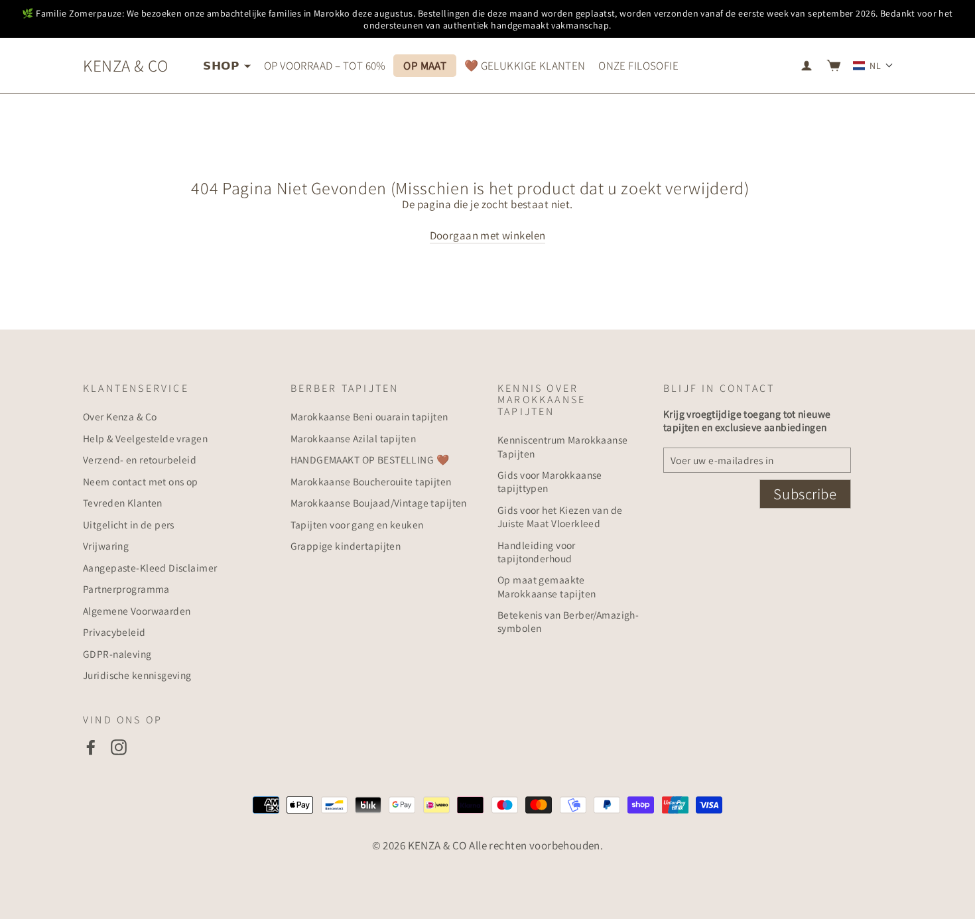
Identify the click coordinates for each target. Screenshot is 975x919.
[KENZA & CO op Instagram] (119, 747)
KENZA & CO (125, 65)
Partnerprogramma (126, 588)
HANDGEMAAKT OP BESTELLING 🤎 (370, 459)
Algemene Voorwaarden (137, 610)
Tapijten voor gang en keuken (357, 524)
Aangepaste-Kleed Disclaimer (150, 567)
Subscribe (804, 494)
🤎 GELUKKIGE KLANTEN (525, 65)
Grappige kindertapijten (346, 545)
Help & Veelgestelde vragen (145, 438)
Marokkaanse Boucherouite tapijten (371, 481)
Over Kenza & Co (120, 416)
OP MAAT (424, 65)
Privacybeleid (114, 632)
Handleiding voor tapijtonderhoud (536, 551)
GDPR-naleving (117, 653)
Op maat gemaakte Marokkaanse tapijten (546, 586)
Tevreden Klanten (122, 502)
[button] (873, 65)
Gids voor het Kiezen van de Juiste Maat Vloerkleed (559, 516)
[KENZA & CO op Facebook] (91, 747)
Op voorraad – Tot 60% (325, 65)
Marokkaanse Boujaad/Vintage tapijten (379, 502)
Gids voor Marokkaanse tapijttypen (549, 481)
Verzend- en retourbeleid (139, 459)
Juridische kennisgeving (137, 675)
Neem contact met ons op (140, 481)
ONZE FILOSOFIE (638, 65)
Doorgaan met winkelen (488, 235)
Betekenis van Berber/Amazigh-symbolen (568, 621)
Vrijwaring (106, 545)
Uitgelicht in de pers (128, 524)
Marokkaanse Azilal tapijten (353, 438)
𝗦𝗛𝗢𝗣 (222, 65)
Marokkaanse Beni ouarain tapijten (369, 416)
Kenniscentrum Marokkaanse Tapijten (562, 446)
